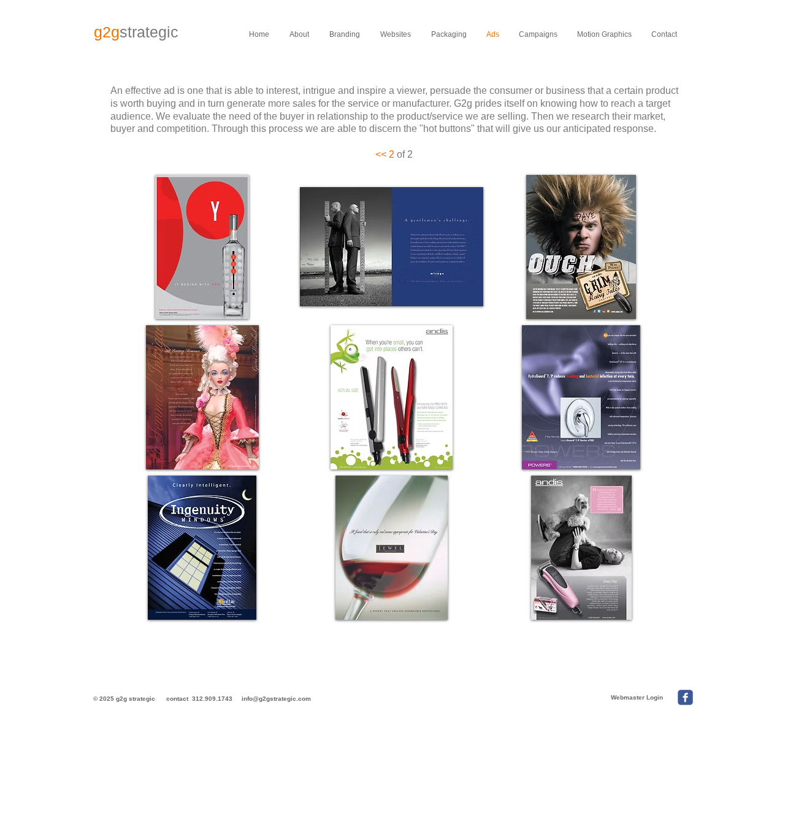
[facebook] (685, 697)
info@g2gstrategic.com (276, 698)
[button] (202, 247)
